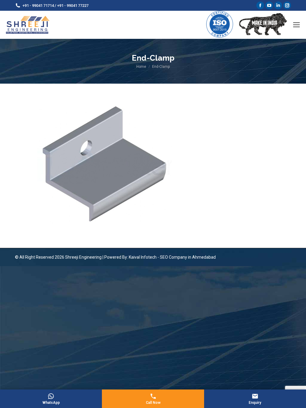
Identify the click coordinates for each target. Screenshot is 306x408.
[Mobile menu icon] (296, 24)
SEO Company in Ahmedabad (188, 257)
